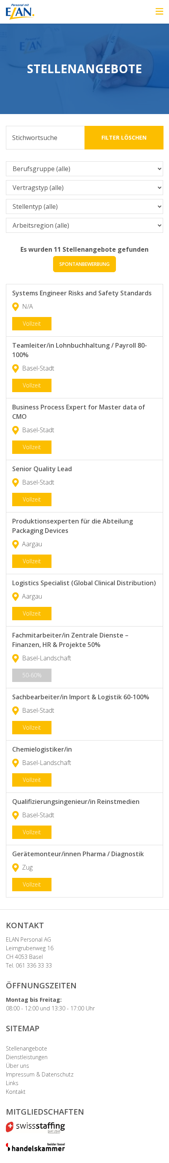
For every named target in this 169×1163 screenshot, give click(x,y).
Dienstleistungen (27, 1057)
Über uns (17, 1065)
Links (12, 1083)
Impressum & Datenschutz (39, 1074)
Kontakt (16, 1091)
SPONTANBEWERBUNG (84, 264)
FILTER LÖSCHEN (124, 137)
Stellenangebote (26, 1048)
